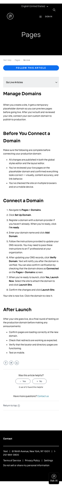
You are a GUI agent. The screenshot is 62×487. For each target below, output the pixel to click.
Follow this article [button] (31, 67)
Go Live (26, 60)
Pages (17, 60)
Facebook (5, 362)
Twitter (11, 362)
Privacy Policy (32, 460)
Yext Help (7, 60)
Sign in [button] (48, 16)
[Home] (10, 18)
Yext (5, 451)
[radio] (22, 381)
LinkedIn (16, 362)
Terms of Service (12, 460)
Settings (48, 460)
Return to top (10, 405)
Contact (7, 438)
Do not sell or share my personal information (26, 465)
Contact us (43, 396)
